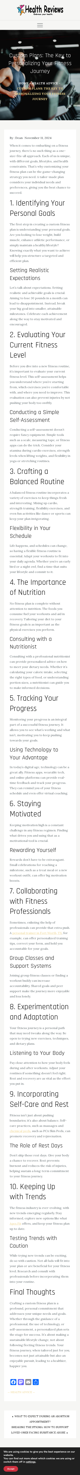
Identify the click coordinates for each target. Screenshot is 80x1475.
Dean (19, 138)
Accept (10, 1468)
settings (31, 1462)
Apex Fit (15, 1223)
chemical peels (20, 1131)
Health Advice (21, 1392)
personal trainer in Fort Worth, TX (37, 933)
